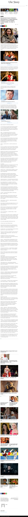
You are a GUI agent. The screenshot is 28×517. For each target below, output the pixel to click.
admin (1, 24)
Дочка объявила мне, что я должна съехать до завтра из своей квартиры (14, 499)
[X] (3, 26)
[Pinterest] (4, 26)
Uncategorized (3, 6)
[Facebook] (1, 26)
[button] (26, 5)
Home (1, 6)
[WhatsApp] (6, 26)
